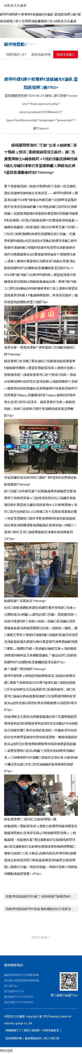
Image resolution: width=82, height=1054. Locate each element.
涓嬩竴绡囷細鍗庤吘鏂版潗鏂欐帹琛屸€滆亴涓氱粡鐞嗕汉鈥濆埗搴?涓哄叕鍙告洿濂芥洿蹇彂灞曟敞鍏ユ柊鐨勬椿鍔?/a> (41, 909)
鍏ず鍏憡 (51, 1038)
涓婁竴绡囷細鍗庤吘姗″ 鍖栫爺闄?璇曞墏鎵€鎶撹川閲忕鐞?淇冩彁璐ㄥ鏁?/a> (41, 896)
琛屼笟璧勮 (65, 54)
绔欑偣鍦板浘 (51, 1030)
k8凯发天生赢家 (15, 5)
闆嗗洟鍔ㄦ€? (16, 54)
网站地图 (6, 1050)
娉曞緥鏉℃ (13, 1030)
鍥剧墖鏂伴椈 (41, 54)
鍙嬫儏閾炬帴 (13, 1038)
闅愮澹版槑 (32, 1030)
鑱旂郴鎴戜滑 (33, 1038)
